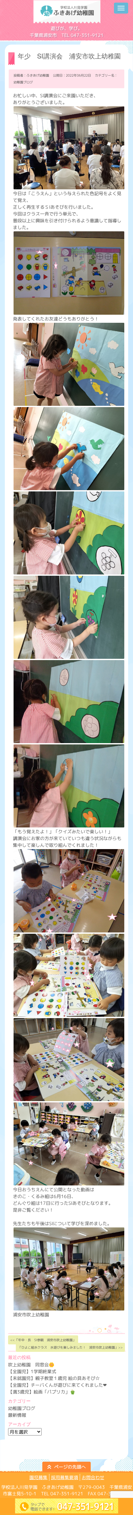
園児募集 (38, 1477)
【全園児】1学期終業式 (32, 1371)
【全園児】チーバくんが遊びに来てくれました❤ (57, 1385)
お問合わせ (93, 1477)
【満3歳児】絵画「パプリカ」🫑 (41, 1392)
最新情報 (17, 1415)
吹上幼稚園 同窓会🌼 (31, 1365)
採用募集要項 (64, 1477)
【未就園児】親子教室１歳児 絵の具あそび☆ (54, 1378)
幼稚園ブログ (23, 82)
